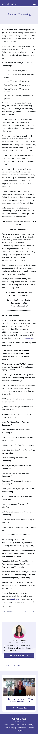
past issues (15, 599)
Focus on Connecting (19, 14)
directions (29, 338)
